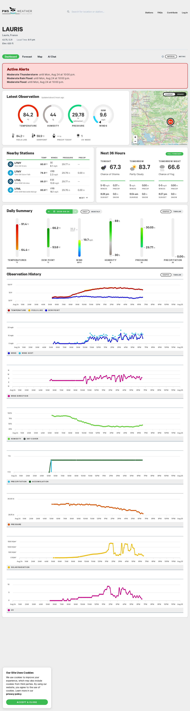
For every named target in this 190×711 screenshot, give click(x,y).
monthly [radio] (95, 211)
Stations (149, 12)
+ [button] (135, 137)
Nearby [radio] (180, 94)
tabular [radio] (177, 211)
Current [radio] (169, 94)
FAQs (160, 12)
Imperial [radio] (171, 56)
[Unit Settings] (163, 56)
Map (40, 57)
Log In (185, 12)
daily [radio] (85, 211)
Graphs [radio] (165, 275)
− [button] (135, 141)
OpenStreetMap (173, 144)
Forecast (27, 57)
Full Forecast (174, 154)
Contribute (172, 12)
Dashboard (11, 57)
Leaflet (163, 144)
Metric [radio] (182, 56)
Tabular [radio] (177, 275)
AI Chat (52, 57)
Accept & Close (27, 702)
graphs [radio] (165, 211)
